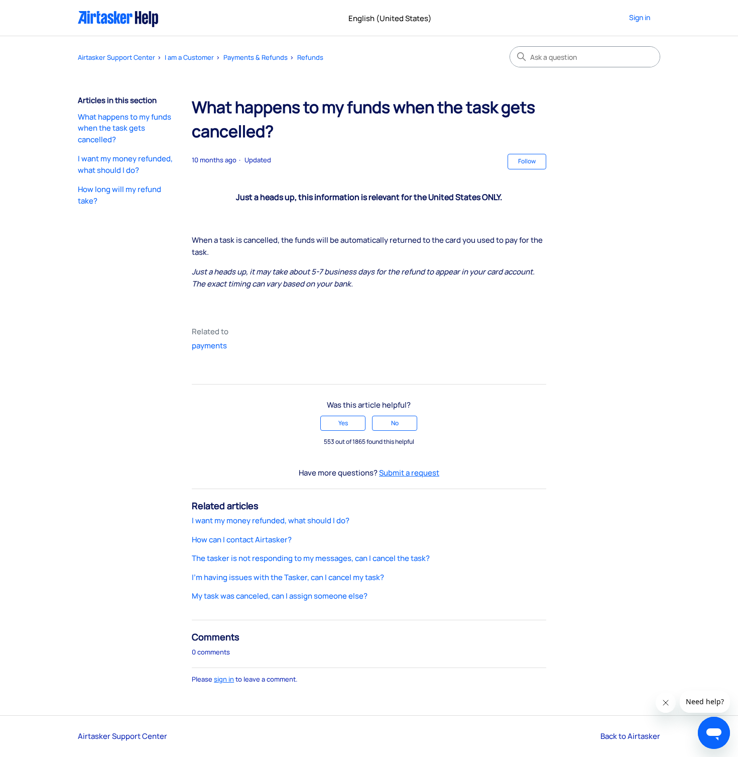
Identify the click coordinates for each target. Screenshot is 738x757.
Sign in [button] (639, 17)
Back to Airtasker (630, 736)
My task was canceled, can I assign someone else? (279, 596)
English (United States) (390, 18)
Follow (527, 161)
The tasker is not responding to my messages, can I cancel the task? (311, 558)
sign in (224, 679)
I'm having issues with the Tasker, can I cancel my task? (288, 577)
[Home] (118, 18)
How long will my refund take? (119, 195)
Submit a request (409, 472)
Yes (343, 423)
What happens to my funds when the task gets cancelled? (124, 128)
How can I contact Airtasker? (242, 539)
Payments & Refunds (255, 57)
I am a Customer (189, 57)
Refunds (310, 57)
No (395, 423)
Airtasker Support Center (116, 57)
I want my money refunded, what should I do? (125, 164)
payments (209, 345)
